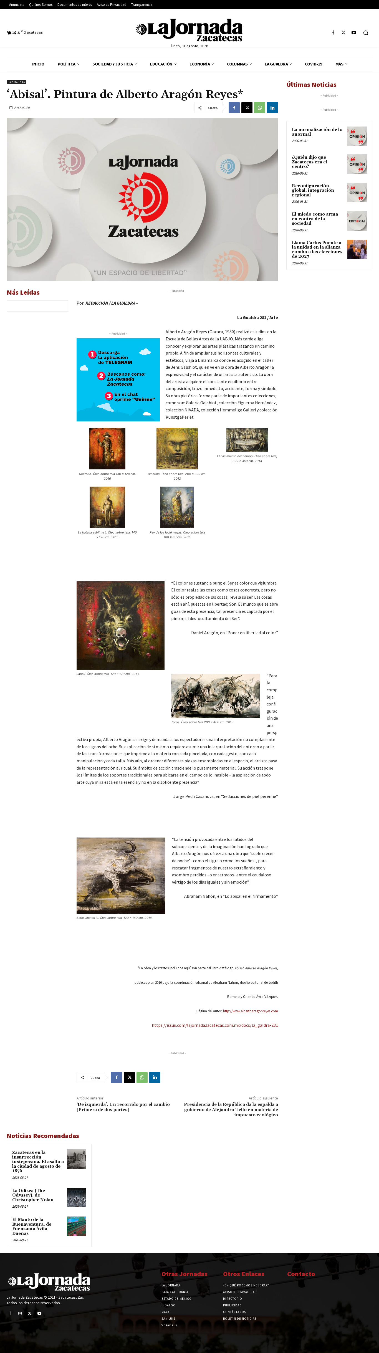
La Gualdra (16, 82)
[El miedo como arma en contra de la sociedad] (357, 221)
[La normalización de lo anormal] (357, 136)
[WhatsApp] (259, 107)
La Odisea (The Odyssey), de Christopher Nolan (33, 1195)
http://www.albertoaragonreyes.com (250, 1011)
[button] (365, 32)
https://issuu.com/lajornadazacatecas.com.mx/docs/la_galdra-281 (215, 1025)
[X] (343, 33)
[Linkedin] (272, 107)
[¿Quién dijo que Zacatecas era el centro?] (357, 164)
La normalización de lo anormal (317, 132)
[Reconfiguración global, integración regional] (357, 192)
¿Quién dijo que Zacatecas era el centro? (309, 162)
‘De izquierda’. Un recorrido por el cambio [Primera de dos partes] (123, 1107)
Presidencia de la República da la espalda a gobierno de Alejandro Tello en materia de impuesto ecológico (231, 1110)
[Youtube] (354, 33)
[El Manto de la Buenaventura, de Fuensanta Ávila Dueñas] (76, 1226)
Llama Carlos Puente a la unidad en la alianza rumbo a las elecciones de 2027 (317, 249)
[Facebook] (333, 33)
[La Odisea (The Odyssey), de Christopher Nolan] (76, 1197)
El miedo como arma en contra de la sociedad (315, 219)
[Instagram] (19, 1313)
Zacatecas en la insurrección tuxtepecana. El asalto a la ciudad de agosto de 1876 (38, 1162)
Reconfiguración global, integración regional (313, 190)
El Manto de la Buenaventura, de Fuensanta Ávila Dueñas (31, 1226)
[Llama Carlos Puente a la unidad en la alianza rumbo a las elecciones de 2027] (357, 249)
